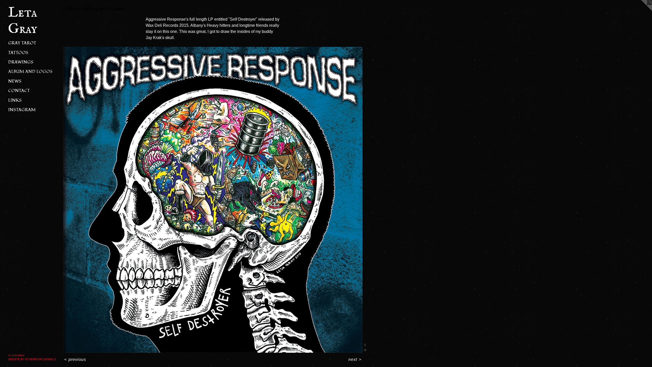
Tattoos (18, 53)
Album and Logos (30, 71)
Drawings (20, 62)
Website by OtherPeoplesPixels (32, 359)
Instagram (22, 110)
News (14, 81)
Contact (19, 91)
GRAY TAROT (22, 43)
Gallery (71, 8)
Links (15, 100)
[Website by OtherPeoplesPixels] (642, 10)
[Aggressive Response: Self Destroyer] (212, 200)
